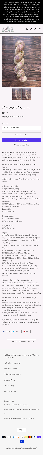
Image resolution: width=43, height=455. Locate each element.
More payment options (21, 145)
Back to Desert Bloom (23, 342)
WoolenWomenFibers (18, 448)
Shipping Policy (9, 380)
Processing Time (10, 391)
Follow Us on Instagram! (12, 363)
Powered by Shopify (31, 448)
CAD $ (20, 430)
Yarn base (5, 124)
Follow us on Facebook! (12, 374)
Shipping (5, 116)
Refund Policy (9, 386)
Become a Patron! (10, 369)
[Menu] (40, 29)
